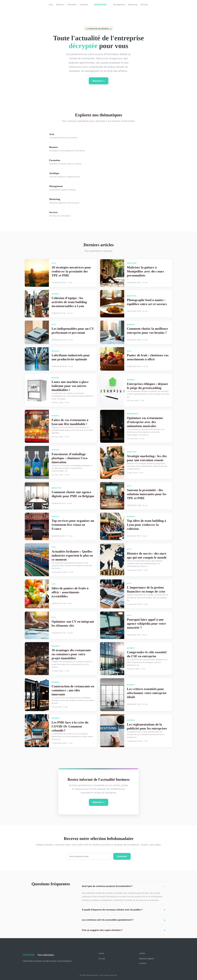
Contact (142, 963)
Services (144, 4)
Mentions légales (146, 958)
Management (119, 4)
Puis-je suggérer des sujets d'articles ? (102, 930)
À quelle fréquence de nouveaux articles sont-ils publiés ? (112, 909)
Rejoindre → (99, 802)
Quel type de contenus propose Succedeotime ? (107, 886)
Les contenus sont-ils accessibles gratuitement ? (107, 919)
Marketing (132, 4)
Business (60, 4)
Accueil (101, 958)
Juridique (83, 4)
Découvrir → (98, 81)
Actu (51, 4)
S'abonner (122, 856)
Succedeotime (46, 954)
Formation (72, 4)
